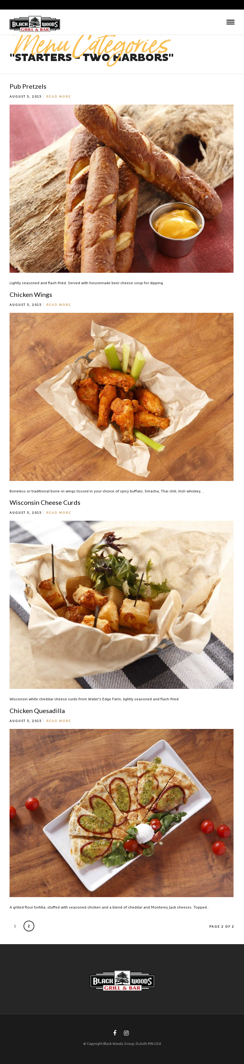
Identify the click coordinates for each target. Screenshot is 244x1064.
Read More (58, 96)
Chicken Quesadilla (37, 710)
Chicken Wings (31, 294)
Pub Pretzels (28, 86)
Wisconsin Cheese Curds (45, 502)
